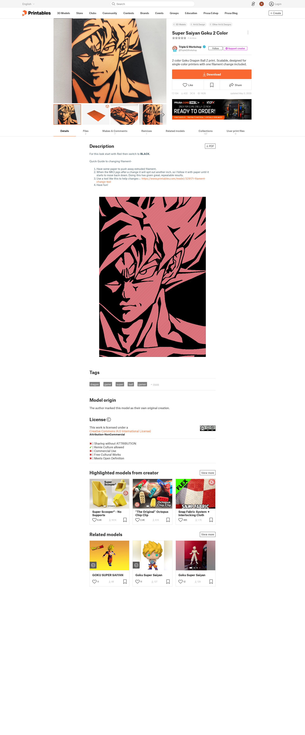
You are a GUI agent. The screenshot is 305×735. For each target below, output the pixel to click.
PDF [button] (211, 146)
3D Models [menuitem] (63, 13)
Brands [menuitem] (144, 13)
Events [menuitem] (159, 13)
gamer (142, 384)
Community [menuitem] (110, 13)
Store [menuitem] (79, 13)
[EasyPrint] (253, 4)
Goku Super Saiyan (148, 575)
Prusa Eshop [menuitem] (211, 13)
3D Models (181, 24)
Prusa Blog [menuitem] (231, 13)
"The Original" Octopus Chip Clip (151, 513)
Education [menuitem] (191, 13)
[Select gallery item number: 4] (114, 506)
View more (207, 472)
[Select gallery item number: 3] (111, 506)
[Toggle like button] (94, 520)
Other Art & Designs (221, 24)
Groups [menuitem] (174, 13)
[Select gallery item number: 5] (201, 506)
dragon (94, 384)
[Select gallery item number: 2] (108, 506)
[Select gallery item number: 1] (104, 506)
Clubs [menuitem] (92, 13)
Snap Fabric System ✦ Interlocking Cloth (194, 513)
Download (214, 74)
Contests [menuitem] (128, 13)
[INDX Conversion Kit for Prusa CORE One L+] (212, 109)
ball (131, 384)
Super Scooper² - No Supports (106, 513)
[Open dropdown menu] (248, 32)
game (107, 384)
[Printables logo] (36, 13)
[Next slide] (163, 114)
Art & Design (199, 24)
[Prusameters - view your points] (261, 4)
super (119, 384)
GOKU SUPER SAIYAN (107, 575)
